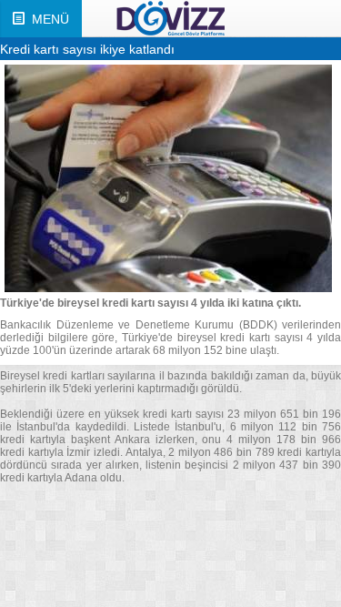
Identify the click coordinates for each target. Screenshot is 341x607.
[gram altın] (170, 18)
